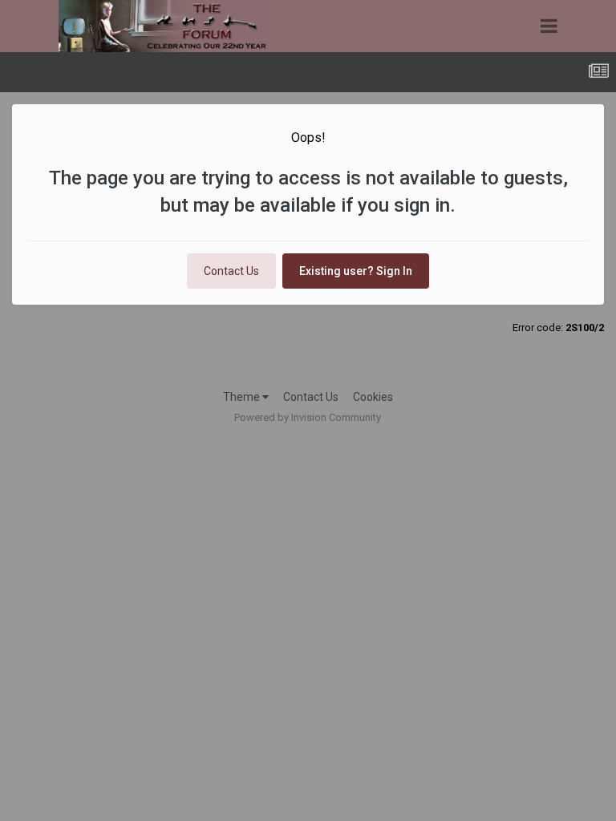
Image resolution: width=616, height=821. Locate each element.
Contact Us (231, 271)
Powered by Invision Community (307, 417)
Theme (242, 396)
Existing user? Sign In (355, 271)
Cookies (373, 396)
